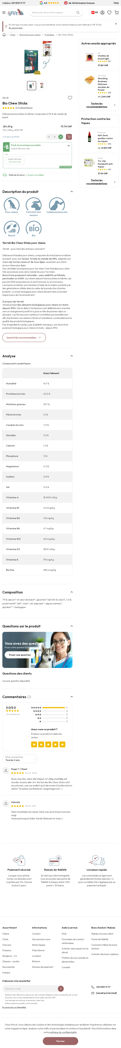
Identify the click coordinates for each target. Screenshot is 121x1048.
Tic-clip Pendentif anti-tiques (105, 164)
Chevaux (6, 944)
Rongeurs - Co (9, 955)
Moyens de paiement (42, 966)
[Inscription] (61, 989)
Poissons (6, 950)
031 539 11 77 (103, 986)
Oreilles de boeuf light (103, 57)
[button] (95, 12)
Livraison (36, 955)
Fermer (60, 1041)
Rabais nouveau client (102, 933)
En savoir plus (16, 28)
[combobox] (56, 12)
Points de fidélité (99, 939)
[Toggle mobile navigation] (4, 12)
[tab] (37, 147)
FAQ (116, 2)
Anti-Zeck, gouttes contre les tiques (105, 138)
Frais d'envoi (38, 950)
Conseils (66, 967)
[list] (37, 58)
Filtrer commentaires (14, 757)
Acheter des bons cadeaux (105, 954)
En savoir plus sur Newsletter (14, 1007)
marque (6, 972)
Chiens (5, 933)
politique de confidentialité (63, 1032)
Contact (36, 933)
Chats (5, 939)
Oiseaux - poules (10, 961)
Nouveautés (8, 966)
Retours (36, 961)
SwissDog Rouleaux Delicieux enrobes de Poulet (103, 84)
